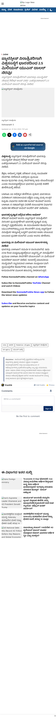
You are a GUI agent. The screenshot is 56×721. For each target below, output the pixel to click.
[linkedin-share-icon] (20, 136)
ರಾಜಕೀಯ (18, 10)
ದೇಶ (10, 10)
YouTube (36, 283)
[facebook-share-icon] (15, 136)
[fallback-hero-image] (12, 484)
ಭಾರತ (11, 345)
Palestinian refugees (23, 345)
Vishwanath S (8, 125)
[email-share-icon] (25, 136)
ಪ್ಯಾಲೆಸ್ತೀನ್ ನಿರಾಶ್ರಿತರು (40, 345)
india (4, 345)
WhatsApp (43, 277)
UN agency (6, 349)
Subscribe (7, 304)
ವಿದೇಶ (35, 10)
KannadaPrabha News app (30, 292)
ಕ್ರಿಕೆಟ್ (27, 10)
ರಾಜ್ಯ (4, 10)
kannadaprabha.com (30, 365)
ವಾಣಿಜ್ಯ (42, 10)
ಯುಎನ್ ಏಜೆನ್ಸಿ (18, 349)
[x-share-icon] (9, 136)
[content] (41, 283)
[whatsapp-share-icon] (4, 136)
